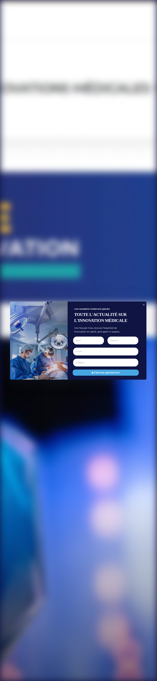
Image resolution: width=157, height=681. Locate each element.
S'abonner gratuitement (107, 372)
